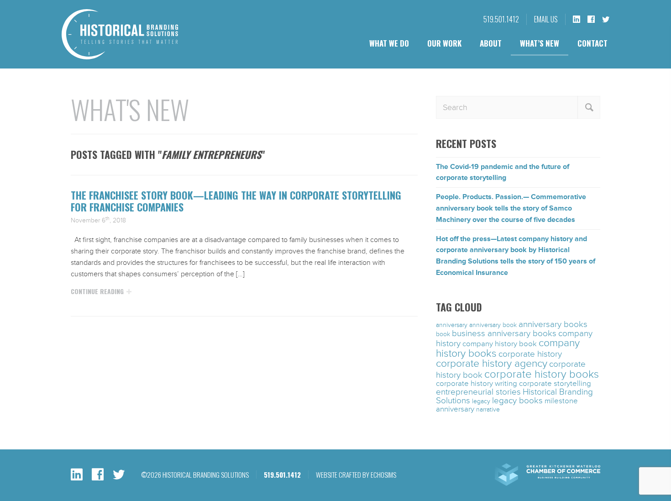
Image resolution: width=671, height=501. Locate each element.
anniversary (451, 325)
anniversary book (493, 325)
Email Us (546, 19)
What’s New (539, 43)
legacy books (517, 400)
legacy (481, 401)
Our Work (444, 43)
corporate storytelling (555, 383)
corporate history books (541, 374)
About (491, 43)
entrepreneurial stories (478, 391)
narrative (488, 409)
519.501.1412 (501, 19)
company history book (499, 343)
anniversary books (553, 324)
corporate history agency (491, 363)
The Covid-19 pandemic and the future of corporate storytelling (502, 172)
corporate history (530, 353)
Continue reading (97, 291)
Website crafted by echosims (356, 474)
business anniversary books (504, 333)
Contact (592, 43)
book (443, 334)
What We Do (389, 43)
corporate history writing (476, 383)
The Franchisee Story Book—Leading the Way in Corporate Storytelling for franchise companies (236, 201)
